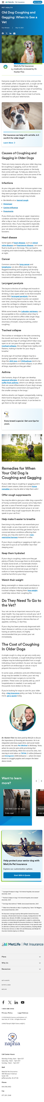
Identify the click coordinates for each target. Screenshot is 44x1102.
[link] (3, 33)
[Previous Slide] (36, 781)
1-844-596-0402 (8, 1009)
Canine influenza (10, 207)
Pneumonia (8, 211)
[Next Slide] (41, 781)
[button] (3, 2)
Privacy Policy (7, 1013)
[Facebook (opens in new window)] (3, 1003)
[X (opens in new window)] (10, 1003)
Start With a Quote (22, 875)
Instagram (9, 756)
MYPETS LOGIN (6, 985)
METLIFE (4, 989)
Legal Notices (23, 1013)
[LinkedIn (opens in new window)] (16, 1003)
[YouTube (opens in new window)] (22, 1003)
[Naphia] (12, 1050)
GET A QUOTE (5, 980)
